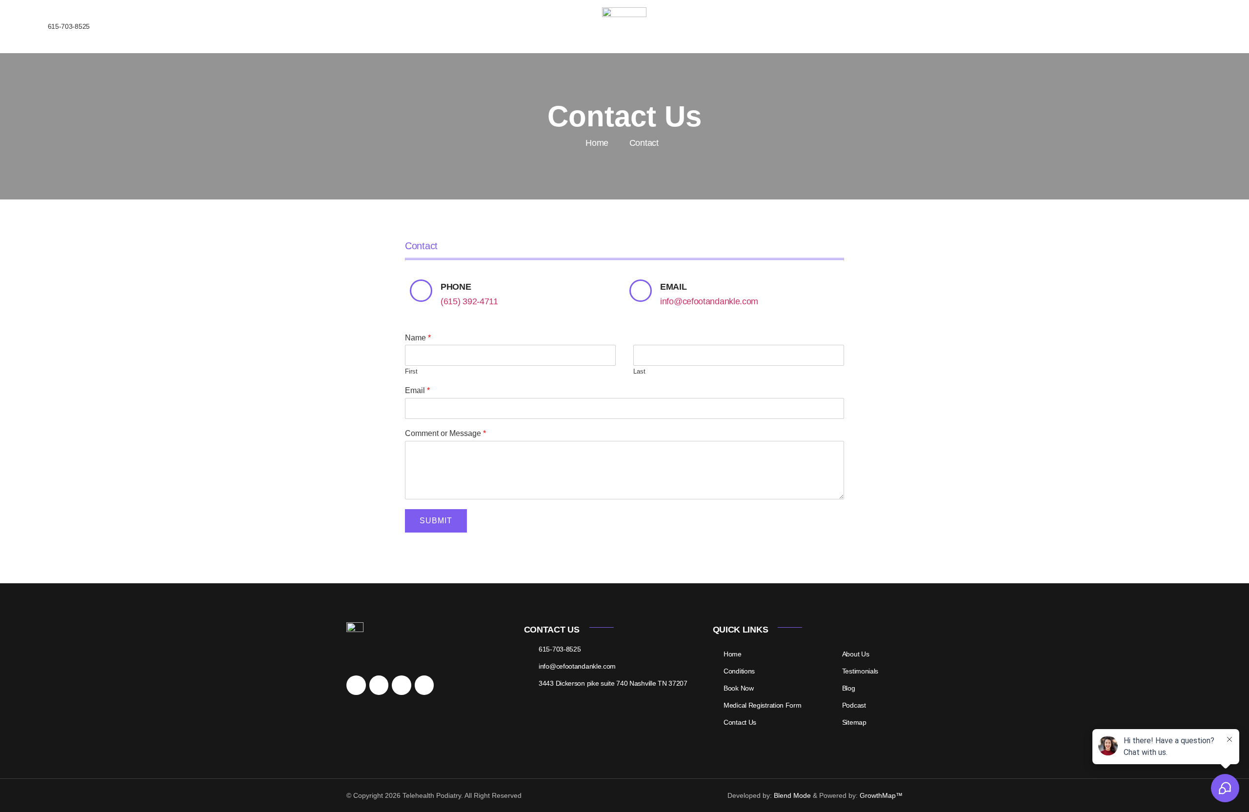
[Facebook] (356, 685)
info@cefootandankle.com (709, 301)
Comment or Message (445, 433)
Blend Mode (792, 795)
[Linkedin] (401, 685)
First (411, 371)
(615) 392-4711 (469, 301)
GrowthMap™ (881, 795)
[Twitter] (379, 685)
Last (639, 371)
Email (417, 390)
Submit (436, 520)
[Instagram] (424, 685)
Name (418, 338)
